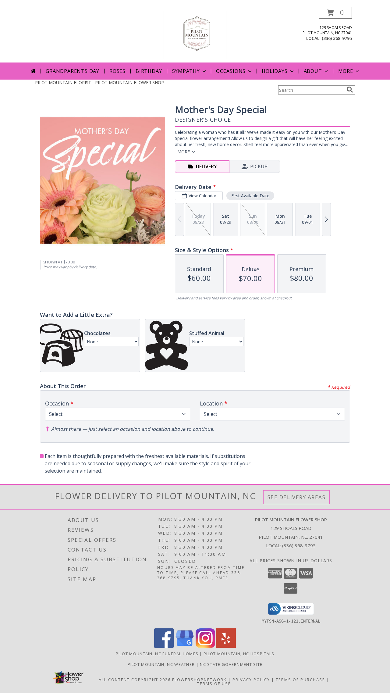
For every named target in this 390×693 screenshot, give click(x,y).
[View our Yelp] (226, 646)
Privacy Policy (251, 679)
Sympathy (186, 71)
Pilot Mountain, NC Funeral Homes (157, 653)
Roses (117, 71)
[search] (350, 89)
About (313, 71)
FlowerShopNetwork (199, 679)
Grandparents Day (72, 71)
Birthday (149, 71)
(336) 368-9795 (337, 38)
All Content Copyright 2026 (135, 679)
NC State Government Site (231, 664)
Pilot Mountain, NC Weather (161, 664)
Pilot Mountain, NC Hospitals (239, 653)
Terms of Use (214, 683)
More (345, 71)
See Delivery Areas (297, 497)
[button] (335, 13)
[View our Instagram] (205, 646)
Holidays (274, 71)
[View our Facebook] (164, 646)
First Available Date (250, 195)
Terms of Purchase (300, 679)
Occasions (231, 71)
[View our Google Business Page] (184, 646)
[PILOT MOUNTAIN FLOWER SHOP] (195, 35)
